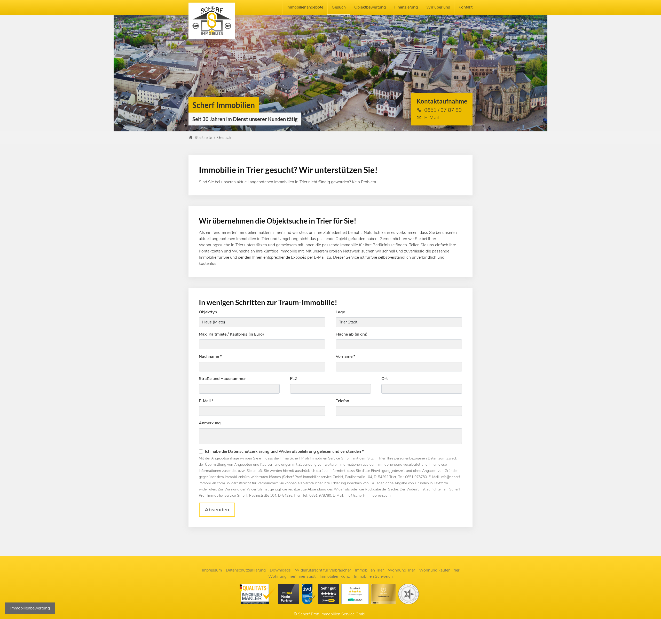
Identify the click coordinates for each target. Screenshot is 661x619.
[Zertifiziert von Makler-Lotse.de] (259, 595)
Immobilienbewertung (30, 608)
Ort (384, 379)
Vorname (345, 356)
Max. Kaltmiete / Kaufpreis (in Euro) (231, 334)
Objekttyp (208, 312)
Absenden (217, 509)
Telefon (342, 401)
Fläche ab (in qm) (351, 334)
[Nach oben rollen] (649, 607)
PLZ (293, 379)
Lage (340, 312)
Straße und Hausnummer (222, 379)
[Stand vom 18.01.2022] (356, 595)
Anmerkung (210, 423)
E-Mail (431, 117)
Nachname (210, 356)
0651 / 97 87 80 (443, 110)
